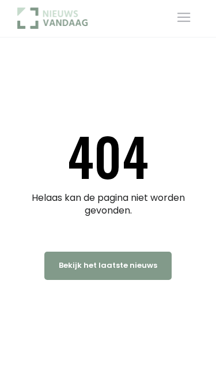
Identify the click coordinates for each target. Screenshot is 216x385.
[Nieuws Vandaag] (56, 18)
